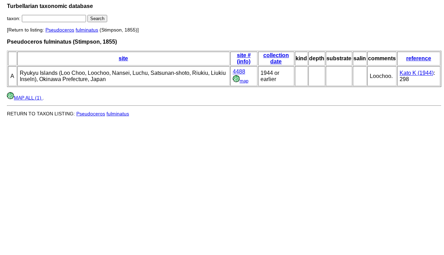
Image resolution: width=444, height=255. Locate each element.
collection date (276, 58)
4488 (239, 71)
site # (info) (244, 58)
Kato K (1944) (417, 73)
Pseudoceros (59, 30)
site (123, 58)
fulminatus (87, 30)
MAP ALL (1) (28, 97)
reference (418, 58)
